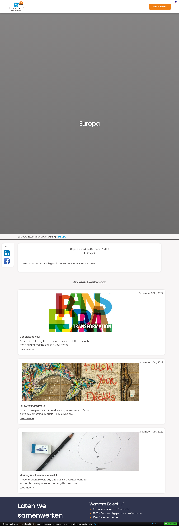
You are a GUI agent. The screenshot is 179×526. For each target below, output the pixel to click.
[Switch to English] (175, 1)
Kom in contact (160, 6)
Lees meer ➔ (27, 349)
